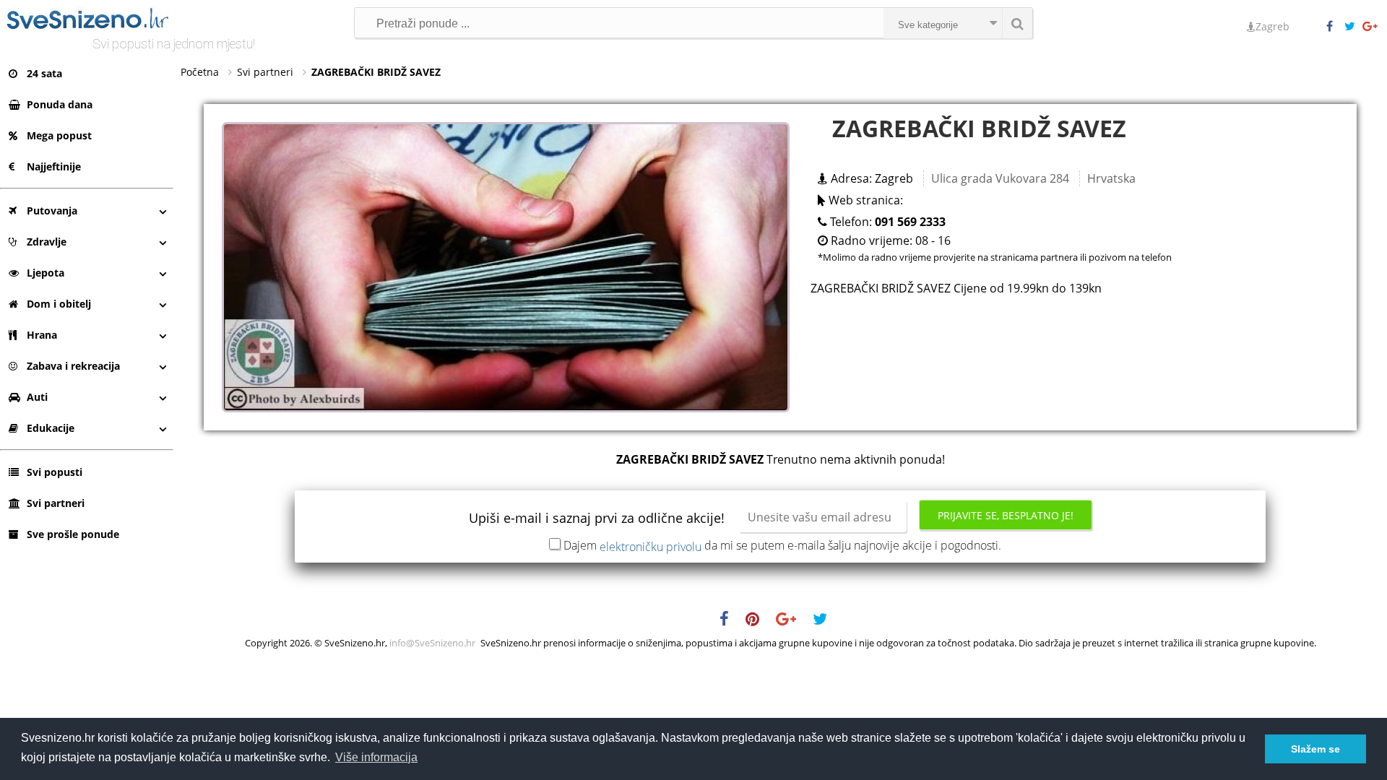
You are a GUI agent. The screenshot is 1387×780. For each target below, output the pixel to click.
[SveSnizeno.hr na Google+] (1371, 26)
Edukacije (50, 428)
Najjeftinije (54, 166)
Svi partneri (56, 503)
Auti (37, 397)
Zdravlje (46, 241)
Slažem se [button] (1315, 749)
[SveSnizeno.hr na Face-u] (1335, 26)
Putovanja (52, 210)
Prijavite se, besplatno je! (1005, 515)
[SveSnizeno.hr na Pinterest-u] (760, 621)
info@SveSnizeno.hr (432, 642)
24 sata (44, 73)
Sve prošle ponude (73, 534)
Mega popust (59, 135)
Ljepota (45, 273)
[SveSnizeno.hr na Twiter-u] (1353, 26)
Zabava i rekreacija (73, 366)
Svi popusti (54, 472)
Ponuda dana (59, 104)
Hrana (42, 335)
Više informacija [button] (376, 757)
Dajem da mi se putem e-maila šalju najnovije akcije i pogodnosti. (782, 545)
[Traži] (1017, 23)
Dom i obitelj (59, 304)
